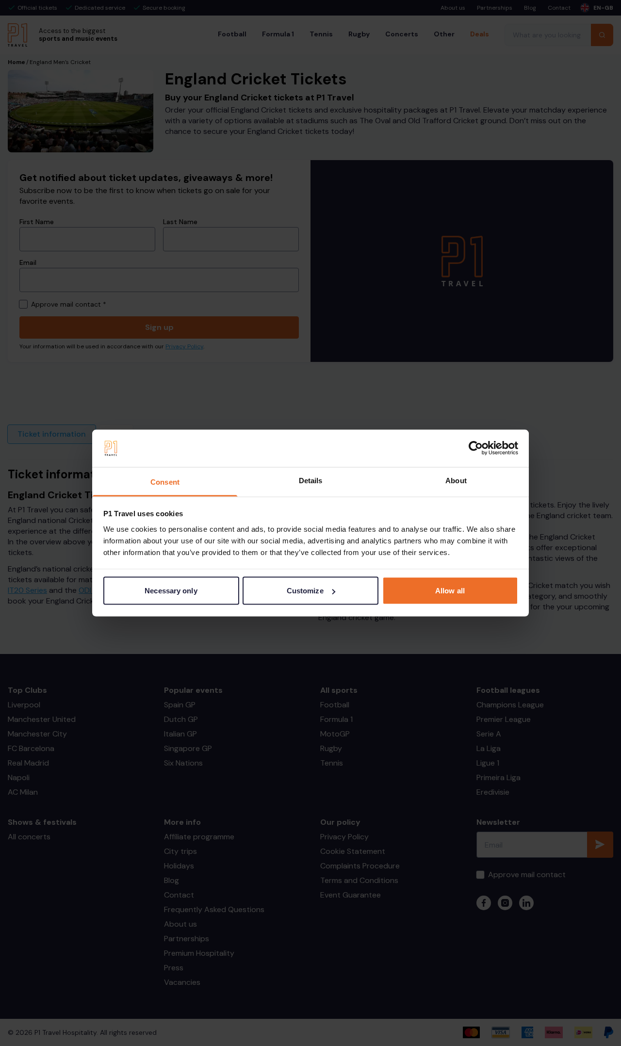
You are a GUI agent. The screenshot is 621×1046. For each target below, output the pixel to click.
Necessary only (171, 591)
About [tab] (456, 480)
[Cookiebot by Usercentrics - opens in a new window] (475, 448)
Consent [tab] (165, 481)
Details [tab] (311, 480)
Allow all (450, 591)
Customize (305, 591)
